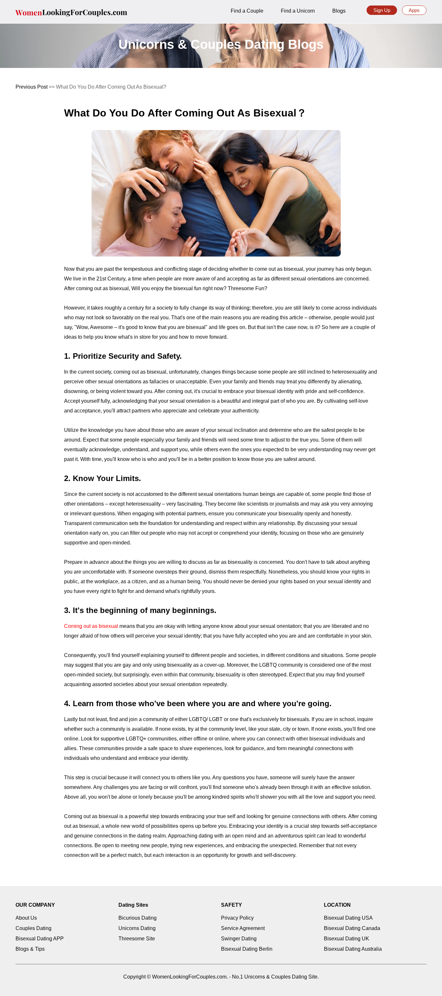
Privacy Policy (237, 918)
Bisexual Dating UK (346, 938)
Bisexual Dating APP (40, 938)
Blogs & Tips (30, 949)
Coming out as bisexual (91, 626)
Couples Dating (33, 928)
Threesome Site (136, 938)
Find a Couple (247, 11)
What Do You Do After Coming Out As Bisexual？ (185, 113)
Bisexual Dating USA (348, 918)
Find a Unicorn (298, 11)
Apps (414, 10)
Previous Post (32, 87)
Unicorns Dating (137, 928)
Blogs (339, 11)
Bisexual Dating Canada (352, 928)
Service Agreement (243, 928)
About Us (26, 918)
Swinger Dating (239, 938)
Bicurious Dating (137, 918)
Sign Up (381, 10)
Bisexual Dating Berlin (246, 949)
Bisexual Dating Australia (353, 949)
